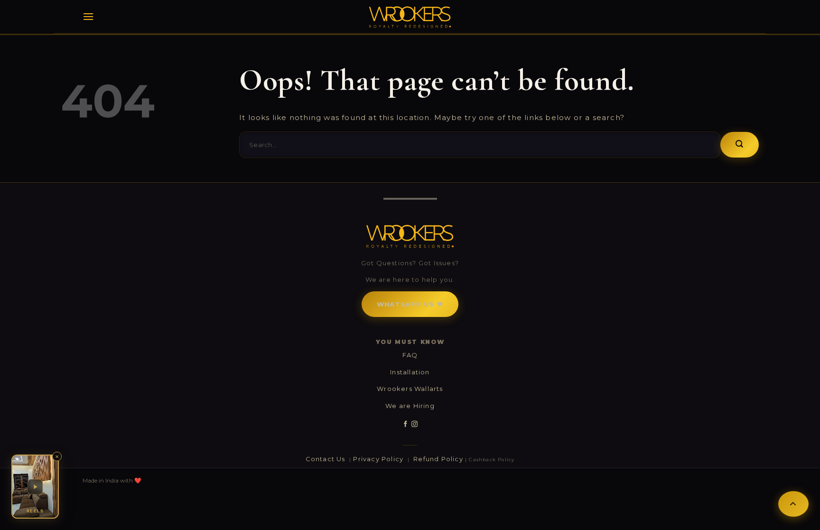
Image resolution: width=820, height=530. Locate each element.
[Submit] (739, 145)
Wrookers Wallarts (410, 388)
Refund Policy (438, 459)
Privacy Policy (379, 459)
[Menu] (88, 16)
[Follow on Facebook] (405, 424)
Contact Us (326, 459)
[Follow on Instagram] (414, 424)
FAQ (410, 355)
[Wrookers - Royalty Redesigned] (410, 17)
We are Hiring (410, 405)
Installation (409, 372)
